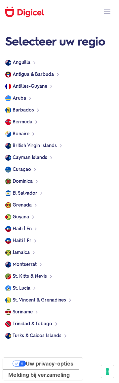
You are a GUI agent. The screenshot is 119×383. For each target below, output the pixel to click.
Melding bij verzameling (39, 374)
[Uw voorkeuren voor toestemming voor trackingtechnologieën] (107, 371)
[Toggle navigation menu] (107, 11)
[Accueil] (28, 12)
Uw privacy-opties (49, 363)
